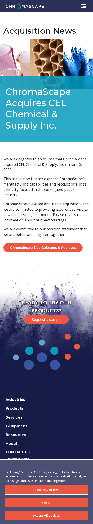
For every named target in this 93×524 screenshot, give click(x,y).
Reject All (46, 503)
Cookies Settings (46, 490)
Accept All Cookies (46, 515)
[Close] (88, 465)
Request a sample (46, 319)
